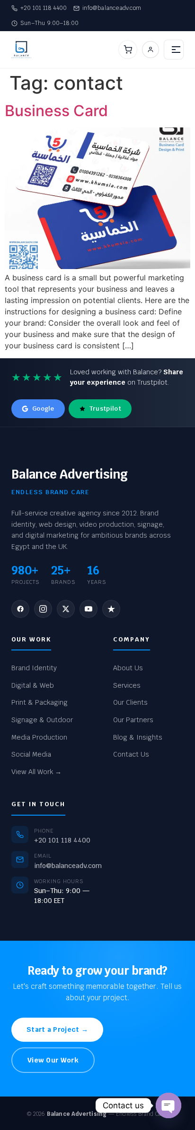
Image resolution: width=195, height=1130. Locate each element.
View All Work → (36, 771)
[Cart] (127, 49)
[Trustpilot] (111, 609)
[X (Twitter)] (66, 609)
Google (43, 409)
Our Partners (133, 720)
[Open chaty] (168, 1105)
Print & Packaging (39, 702)
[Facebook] (20, 609)
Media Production (39, 737)
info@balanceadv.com (111, 8)
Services (127, 685)
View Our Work (53, 1060)
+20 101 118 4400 (43, 8)
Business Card (56, 110)
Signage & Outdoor (42, 720)
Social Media (31, 754)
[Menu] (174, 49)
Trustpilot (105, 409)
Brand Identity (34, 668)
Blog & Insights (137, 737)
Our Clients (130, 702)
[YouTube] (89, 609)
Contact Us (131, 754)
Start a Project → (57, 1029)
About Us (128, 668)
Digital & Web (32, 685)
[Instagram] (43, 609)
